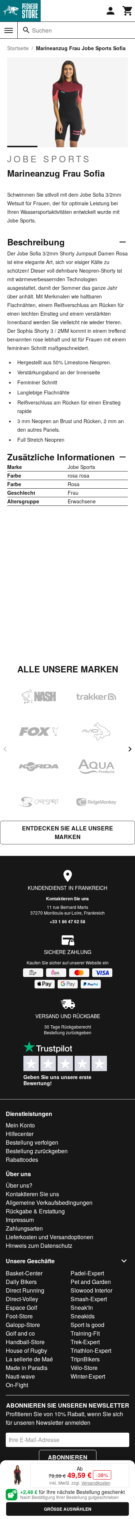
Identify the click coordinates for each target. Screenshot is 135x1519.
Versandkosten (96, 1483)
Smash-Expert (89, 1299)
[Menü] (8, 30)
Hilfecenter (19, 1134)
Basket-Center (24, 1273)
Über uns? (19, 1185)
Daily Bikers (21, 1282)
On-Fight (17, 1385)
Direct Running (25, 1290)
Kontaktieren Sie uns (67, 898)
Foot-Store (19, 1316)
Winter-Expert (88, 1376)
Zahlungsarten (24, 1228)
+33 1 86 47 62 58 (67, 921)
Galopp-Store (23, 1325)
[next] (130, 749)
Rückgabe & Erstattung (35, 1211)
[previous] (5, 749)
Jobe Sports (49, 158)
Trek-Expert (85, 1342)
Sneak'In (82, 1307)
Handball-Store (25, 1342)
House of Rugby (26, 1350)
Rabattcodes (22, 1159)
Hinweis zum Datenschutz (39, 1245)
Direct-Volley (22, 1299)
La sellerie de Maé (29, 1359)
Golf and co (20, 1333)
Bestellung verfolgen (32, 1142)
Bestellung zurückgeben (67, 1032)
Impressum (20, 1220)
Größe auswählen (67, 1509)
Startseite (18, 48)
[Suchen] (26, 30)
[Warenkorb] (128, 10)
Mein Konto (20, 1125)
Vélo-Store (84, 1368)
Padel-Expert (87, 1273)
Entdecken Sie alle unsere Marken (67, 832)
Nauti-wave (20, 1376)
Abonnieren (67, 1457)
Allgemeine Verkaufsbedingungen (49, 1202)
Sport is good (87, 1325)
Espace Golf (21, 1307)
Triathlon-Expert (91, 1350)
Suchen (42, 30)
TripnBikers (85, 1359)
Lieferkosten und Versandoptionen (49, 1237)
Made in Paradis (27, 1368)
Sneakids (83, 1316)
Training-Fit (85, 1333)
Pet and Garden (91, 1282)
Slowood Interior (91, 1290)
